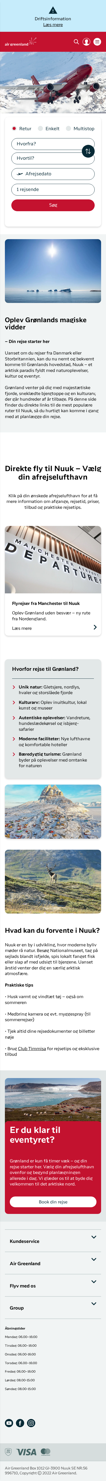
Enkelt (52, 129)
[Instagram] (31, 1423)
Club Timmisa (32, 1049)
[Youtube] (9, 1423)
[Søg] (76, 42)
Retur (25, 129)
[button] (86, 42)
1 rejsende (28, 190)
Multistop (84, 129)
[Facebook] (20, 1423)
